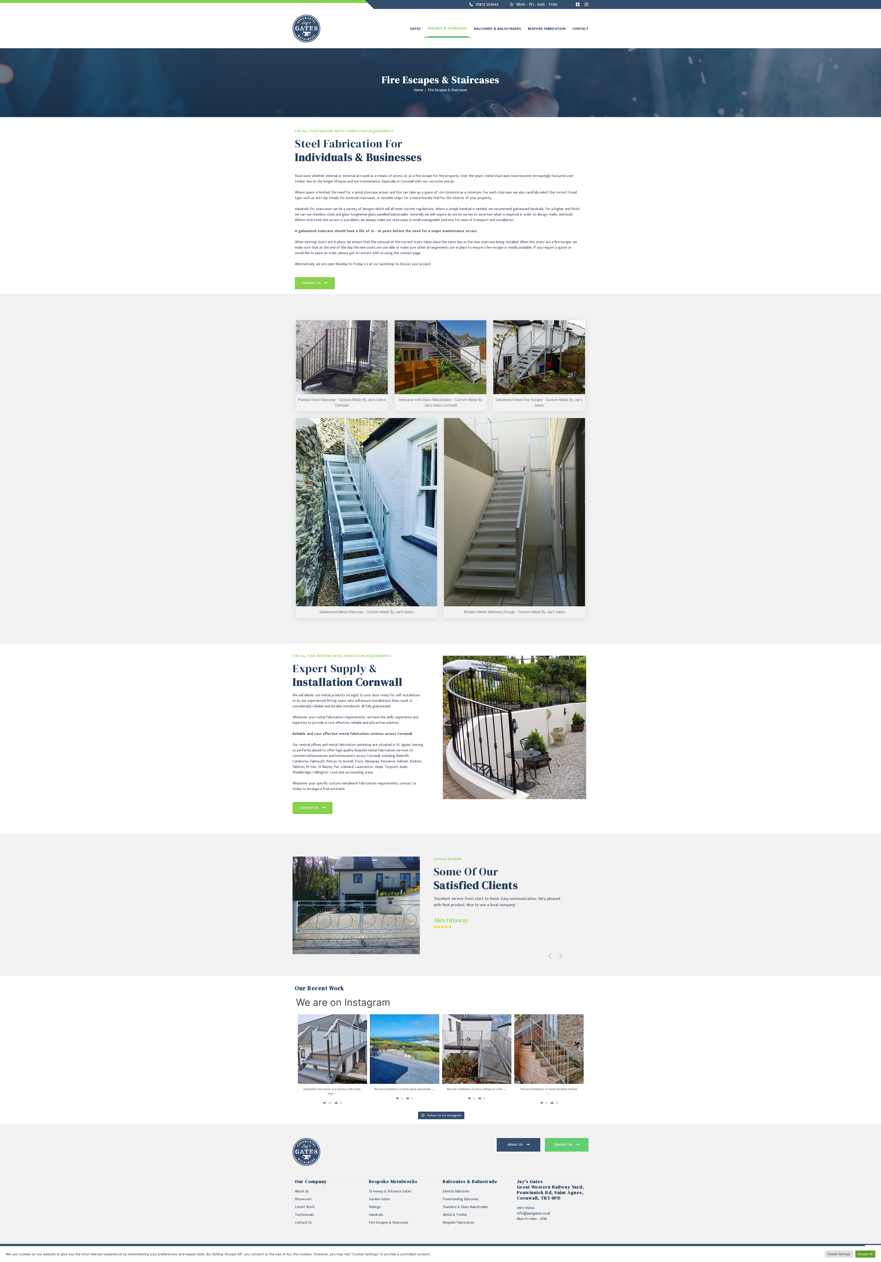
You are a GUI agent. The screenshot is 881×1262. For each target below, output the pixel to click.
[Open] (332, 1049)
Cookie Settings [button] (839, 1254)
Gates (415, 29)
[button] (315, 283)
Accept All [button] (865, 1254)
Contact (580, 29)
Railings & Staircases (447, 28)
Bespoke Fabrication (547, 29)
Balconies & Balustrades (497, 29)
